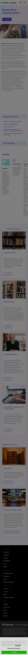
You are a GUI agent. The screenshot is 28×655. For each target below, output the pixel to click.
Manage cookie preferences (14, 648)
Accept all (14, 652)
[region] (14, 646)
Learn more (17, 645)
